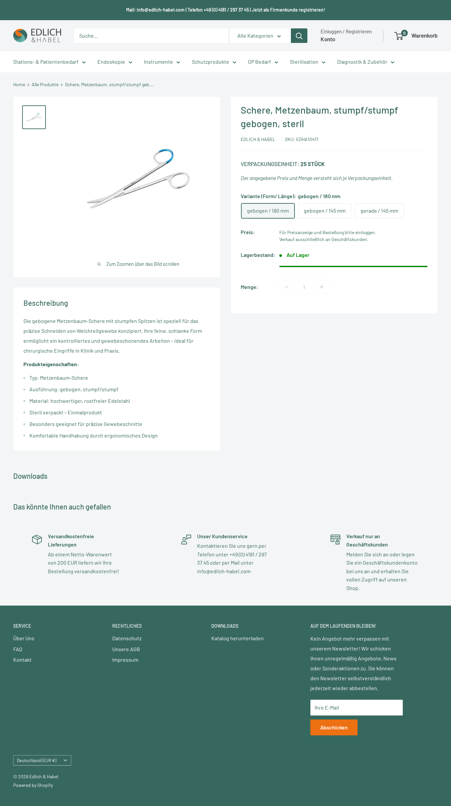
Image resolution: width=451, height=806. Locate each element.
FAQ (17, 649)
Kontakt (22, 659)
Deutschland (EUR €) (36, 760)
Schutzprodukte (210, 61)
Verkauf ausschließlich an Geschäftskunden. (323, 239)
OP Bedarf (259, 61)
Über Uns (23, 638)
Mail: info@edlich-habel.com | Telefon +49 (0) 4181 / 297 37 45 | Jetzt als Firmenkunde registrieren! (225, 10)
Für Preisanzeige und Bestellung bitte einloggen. (327, 232)
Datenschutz (127, 638)
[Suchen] (299, 35)
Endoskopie (111, 61)
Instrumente (158, 61)
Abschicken (334, 727)
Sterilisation (304, 61)
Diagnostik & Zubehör (362, 61)
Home (19, 84)
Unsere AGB (126, 649)
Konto (328, 39)
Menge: (249, 287)
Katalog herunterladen (237, 638)
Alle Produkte (45, 84)
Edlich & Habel (258, 139)
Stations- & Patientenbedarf (46, 61)
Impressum (125, 659)
